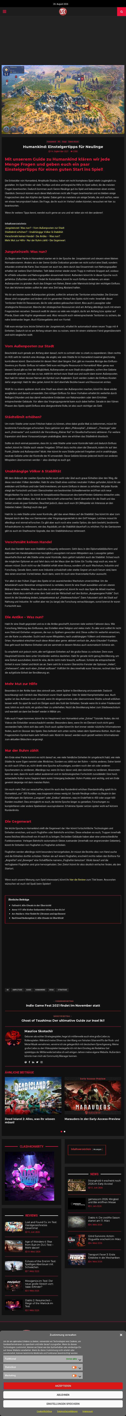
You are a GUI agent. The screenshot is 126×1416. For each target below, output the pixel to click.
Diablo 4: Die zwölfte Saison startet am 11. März (104, 1219)
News (94, 1174)
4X (8, 990)
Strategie (62, 990)
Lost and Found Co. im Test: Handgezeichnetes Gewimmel (41, 1225)
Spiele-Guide (73, 142)
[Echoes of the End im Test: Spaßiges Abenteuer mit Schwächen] (14, 1266)
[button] (121, 1335)
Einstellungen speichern (63, 1403)
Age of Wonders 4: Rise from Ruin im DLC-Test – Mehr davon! (39, 1244)
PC (59, 142)
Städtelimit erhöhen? (16, 232)
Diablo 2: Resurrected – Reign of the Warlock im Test (39, 1303)
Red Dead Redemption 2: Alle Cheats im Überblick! (38, 918)
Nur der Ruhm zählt (37, 240)
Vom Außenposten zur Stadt (48, 227)
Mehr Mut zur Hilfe (15, 240)
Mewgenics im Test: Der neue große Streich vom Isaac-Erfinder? (39, 1283)
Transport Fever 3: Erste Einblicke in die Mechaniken (104, 1256)
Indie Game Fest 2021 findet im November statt (63, 1005)
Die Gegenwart (57, 240)
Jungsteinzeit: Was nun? (18, 227)
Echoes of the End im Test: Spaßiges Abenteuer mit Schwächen (40, 1264)
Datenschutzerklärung (67, 1411)
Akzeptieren (63, 1385)
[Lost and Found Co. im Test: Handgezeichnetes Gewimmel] (14, 1227)
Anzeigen (97, 1149)
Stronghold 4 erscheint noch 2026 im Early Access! (104, 1182)
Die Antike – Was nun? (48, 236)
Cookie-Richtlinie (44, 1411)
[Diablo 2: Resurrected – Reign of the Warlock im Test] (14, 1305)
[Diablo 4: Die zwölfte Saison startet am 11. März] (77, 1222)
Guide (28, 990)
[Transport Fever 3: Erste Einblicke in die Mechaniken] (77, 1259)
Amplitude (17, 990)
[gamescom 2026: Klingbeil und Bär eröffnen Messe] (77, 1203)
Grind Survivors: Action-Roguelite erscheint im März (104, 1238)
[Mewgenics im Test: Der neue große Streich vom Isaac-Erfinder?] (14, 1285)
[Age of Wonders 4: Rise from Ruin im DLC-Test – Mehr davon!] (14, 1246)
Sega (64, 142)
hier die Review (78, 879)
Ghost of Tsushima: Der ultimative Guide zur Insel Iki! (63, 1020)
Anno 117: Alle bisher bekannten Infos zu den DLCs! (38, 909)
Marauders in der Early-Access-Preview (92, 1119)
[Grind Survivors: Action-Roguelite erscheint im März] (77, 1240)
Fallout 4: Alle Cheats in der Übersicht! (31, 905)
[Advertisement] (63, 40)
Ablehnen (63, 1394)
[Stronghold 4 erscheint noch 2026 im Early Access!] (77, 1185)
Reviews (31, 1215)
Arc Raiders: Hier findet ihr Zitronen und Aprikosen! (38, 914)
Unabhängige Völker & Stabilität (46, 232)
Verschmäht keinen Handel (19, 236)
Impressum (88, 1411)
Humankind (51, 142)
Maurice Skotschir (39, 1031)
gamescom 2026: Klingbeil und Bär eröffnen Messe (103, 1201)
